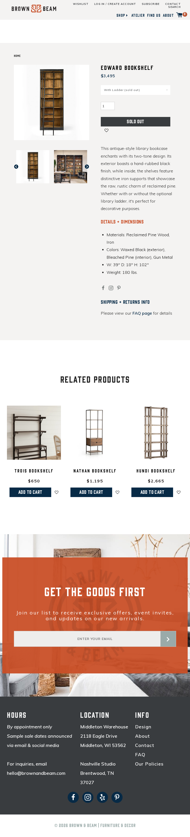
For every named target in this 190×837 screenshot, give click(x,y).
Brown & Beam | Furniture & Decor (102, 826)
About (168, 15)
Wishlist (81, 4)
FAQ (140, 754)
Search (174, 7)
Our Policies (149, 764)
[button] (106, 131)
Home (17, 56)
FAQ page (142, 313)
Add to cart (30, 492)
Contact (173, 4)
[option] (33, 167)
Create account (122, 4)
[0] (179, 15)
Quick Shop (34, 456)
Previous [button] (18, 167)
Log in (99, 4)
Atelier (138, 15)
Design (143, 727)
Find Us (154, 15)
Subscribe (151, 4)
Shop (121, 15)
